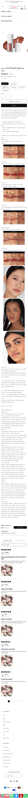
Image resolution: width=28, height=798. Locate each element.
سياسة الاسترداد (6, 763)
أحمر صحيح (22, 87)
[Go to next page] (22, 701)
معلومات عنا (5, 747)
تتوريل (4, 718)
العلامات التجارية (6, 721)
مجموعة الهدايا (6, 738)
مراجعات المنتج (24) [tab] (7, 540)
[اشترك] (21, 776)
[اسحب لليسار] (10, 64)
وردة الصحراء (5, 90)
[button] (2, 6)
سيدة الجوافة (5, 87)
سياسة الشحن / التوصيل (8, 753)
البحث (4, 715)
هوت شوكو (5, 83)
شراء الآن (14, 105)
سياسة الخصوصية (6, 760)
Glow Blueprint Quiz (6, 21)
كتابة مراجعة (20, 527)
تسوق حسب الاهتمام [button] (6, 11)
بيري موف (14, 87)
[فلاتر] (2, 544)
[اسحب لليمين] (17, 64)
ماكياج (4, 725)
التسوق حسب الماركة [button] (6, 16)
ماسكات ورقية (6, 731)
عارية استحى (13, 83)
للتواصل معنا (5, 766)
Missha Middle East (15, 792)
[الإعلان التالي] (25, 1)
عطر (4, 734)
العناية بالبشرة (6, 728)
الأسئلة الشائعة (6, 750)
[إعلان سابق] (2, 1)
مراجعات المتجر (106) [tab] (20, 540)
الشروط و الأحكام (6, 757)
